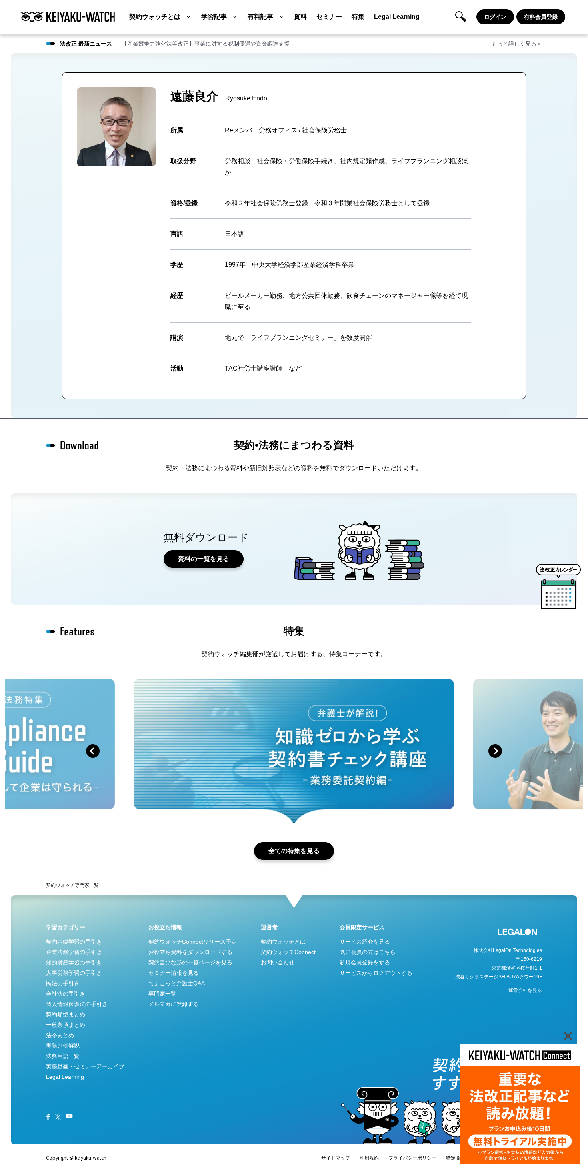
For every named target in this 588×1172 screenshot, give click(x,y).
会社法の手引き (65, 993)
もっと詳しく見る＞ (517, 43)
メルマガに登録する (173, 1004)
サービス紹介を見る (365, 941)
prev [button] (93, 751)
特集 (358, 16)
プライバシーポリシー (412, 1158)
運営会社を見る (525, 990)
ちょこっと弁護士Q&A (176, 983)
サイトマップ (335, 1158)
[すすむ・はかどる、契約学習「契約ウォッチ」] (67, 16)
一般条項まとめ (65, 1025)
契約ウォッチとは (154, 16)
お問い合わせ (277, 962)
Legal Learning (397, 16)
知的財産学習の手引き (74, 962)
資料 (300, 16)
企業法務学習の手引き (74, 952)
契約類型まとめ (65, 1014)
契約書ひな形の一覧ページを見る (190, 962)
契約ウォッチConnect (288, 952)
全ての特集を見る (294, 850)
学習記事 (214, 16)
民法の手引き (63, 983)
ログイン (495, 17)
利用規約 (369, 1158)
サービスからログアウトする (376, 973)
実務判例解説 (63, 1045)
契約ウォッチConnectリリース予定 (192, 941)
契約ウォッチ (60, 885)
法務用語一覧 (63, 1056)
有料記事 (260, 16)
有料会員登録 (541, 17)
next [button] (495, 751)
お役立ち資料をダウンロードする (190, 952)
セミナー (329, 16)
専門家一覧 (87, 885)
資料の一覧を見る (203, 558)
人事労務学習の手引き (74, 973)
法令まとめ (60, 1035)
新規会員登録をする (365, 962)
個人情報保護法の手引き (77, 1004)
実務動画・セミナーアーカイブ (85, 1066)
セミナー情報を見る (173, 973)
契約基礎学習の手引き (74, 941)
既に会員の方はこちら (368, 952)
